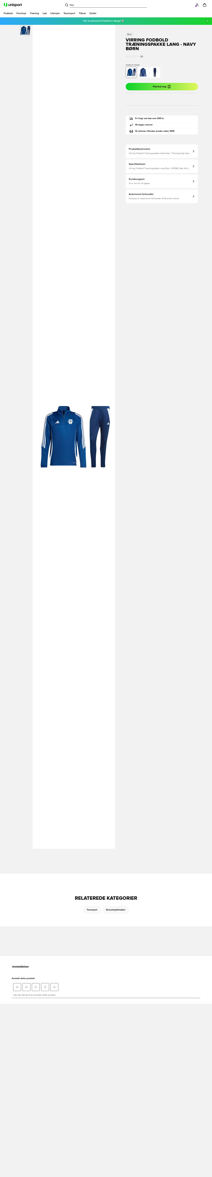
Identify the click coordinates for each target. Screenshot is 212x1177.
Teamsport (92, 910)
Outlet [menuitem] (92, 13)
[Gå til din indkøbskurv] (204, 5)
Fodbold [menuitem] (8, 13)
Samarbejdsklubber (115, 910)
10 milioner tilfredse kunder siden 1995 (155, 131)
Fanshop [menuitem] (21, 13)
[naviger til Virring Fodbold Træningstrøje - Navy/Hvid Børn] (143, 72)
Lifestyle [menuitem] (55, 13)
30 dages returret (144, 125)
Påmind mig (159, 86)
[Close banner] (208, 21)
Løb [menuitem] (45, 13)
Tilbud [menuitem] (82, 13)
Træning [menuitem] (34, 13)
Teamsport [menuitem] (69, 13)
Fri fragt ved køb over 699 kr (149, 118)
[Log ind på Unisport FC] (197, 5)
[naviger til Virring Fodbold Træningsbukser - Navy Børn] (154, 72)
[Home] (13, 5)
